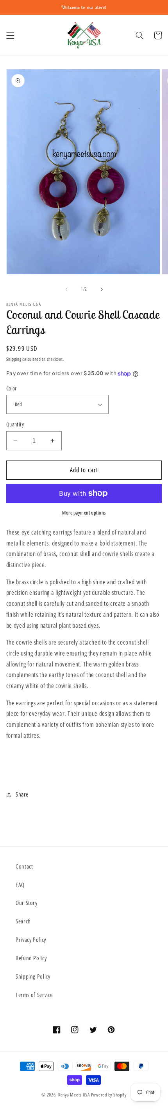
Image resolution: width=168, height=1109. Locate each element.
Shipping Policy (33, 976)
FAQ (20, 885)
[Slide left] (66, 289)
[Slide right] (101, 289)
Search (23, 921)
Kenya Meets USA (74, 1095)
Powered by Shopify (109, 1095)
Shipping (13, 359)
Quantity (15, 424)
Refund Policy (31, 958)
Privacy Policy (31, 939)
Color (11, 388)
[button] (10, 35)
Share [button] (22, 794)
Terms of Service (34, 995)
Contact (24, 866)
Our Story (27, 903)
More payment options (84, 512)
